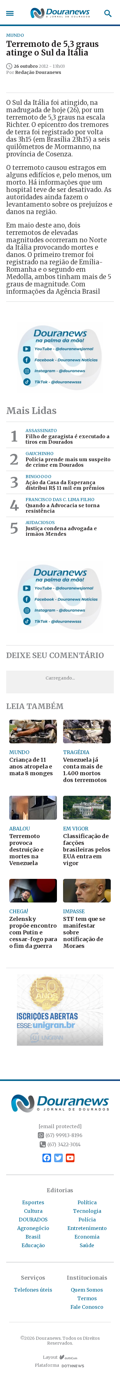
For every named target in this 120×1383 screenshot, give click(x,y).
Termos (87, 1298)
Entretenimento (87, 1228)
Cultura (33, 1211)
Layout (50, 1357)
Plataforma (47, 1365)
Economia (86, 1237)
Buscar (106, 13)
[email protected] (60, 1126)
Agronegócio (33, 1228)
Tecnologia (87, 1211)
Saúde (87, 1245)
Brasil (33, 1237)
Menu (11, 13)
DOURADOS (33, 1219)
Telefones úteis (33, 1290)
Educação (33, 1245)
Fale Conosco (86, 1307)
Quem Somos (87, 1290)
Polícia (87, 1219)
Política (87, 1202)
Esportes (33, 1202)
